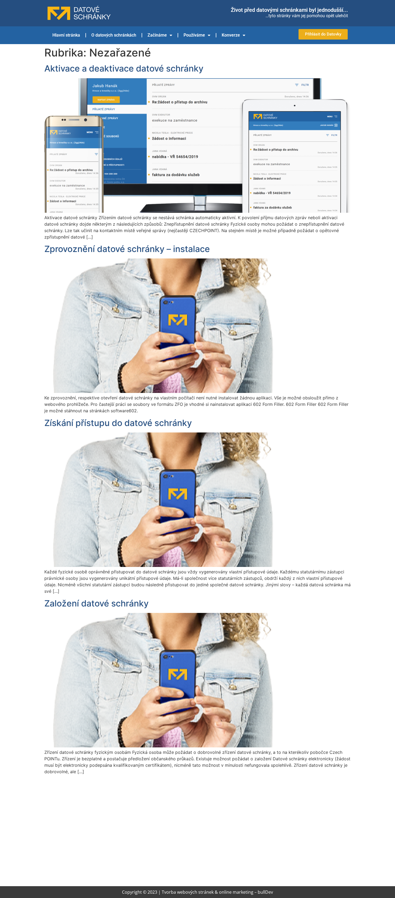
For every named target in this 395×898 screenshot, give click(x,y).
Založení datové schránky (96, 603)
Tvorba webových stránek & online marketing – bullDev (217, 892)
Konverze (231, 35)
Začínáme (157, 35)
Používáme (194, 35)
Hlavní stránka (66, 35)
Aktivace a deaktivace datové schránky (123, 68)
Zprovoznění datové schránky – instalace (127, 249)
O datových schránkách (113, 35)
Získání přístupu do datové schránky (118, 423)
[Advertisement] (197, 832)
